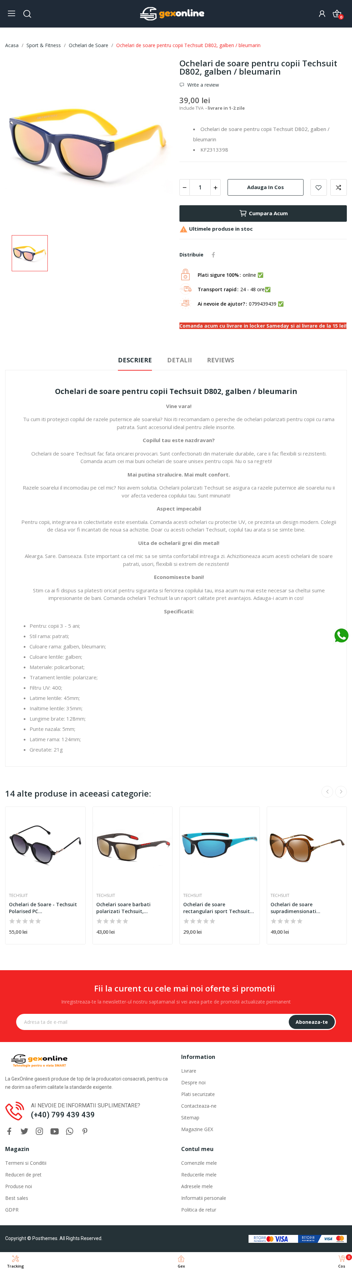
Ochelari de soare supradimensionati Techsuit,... (293, 907)
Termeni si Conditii (25, 1163)
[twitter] (24, 1131)
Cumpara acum (268, 213)
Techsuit (18, 896)
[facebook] (9, 1131)
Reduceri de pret (23, 1174)
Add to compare (338, 187)
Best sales (16, 1198)
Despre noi (193, 1082)
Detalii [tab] (179, 360)
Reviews (220, 360)
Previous (327, 792)
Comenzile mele (199, 1163)
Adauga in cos (265, 187)
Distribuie (213, 255)
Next (341, 792)
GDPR (12, 1209)
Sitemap (190, 1117)
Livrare (188, 1070)
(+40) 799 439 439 (63, 1114)
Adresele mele (197, 1186)
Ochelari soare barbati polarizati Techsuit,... (123, 907)
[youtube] (55, 1131)
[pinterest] (85, 1131)
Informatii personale (203, 1198)
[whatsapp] (70, 1131)
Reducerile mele (199, 1174)
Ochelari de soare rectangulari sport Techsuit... (218, 907)
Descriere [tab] (135, 360)
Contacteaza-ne (199, 1106)
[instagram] (39, 1131)
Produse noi (18, 1186)
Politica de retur (198, 1209)
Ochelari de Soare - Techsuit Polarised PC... (43, 907)
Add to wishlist (318, 187)
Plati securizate (198, 1094)
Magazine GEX (197, 1129)
